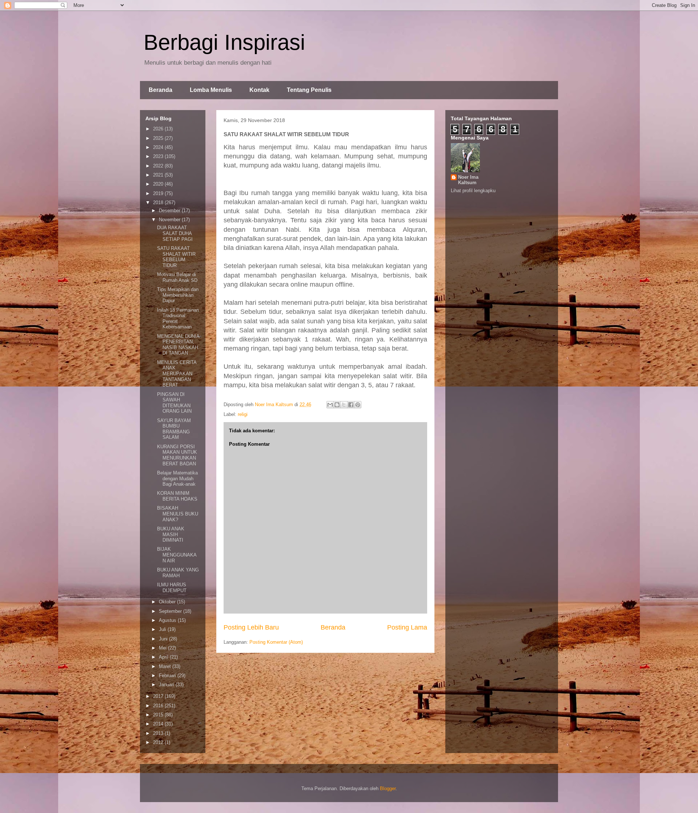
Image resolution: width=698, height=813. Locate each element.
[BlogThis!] (337, 404)
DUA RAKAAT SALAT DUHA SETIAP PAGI (175, 233)
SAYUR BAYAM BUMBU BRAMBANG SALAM (174, 429)
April (164, 657)
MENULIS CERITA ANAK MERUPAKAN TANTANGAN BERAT (176, 374)
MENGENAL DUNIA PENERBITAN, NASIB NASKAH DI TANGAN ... (178, 344)
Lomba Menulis (211, 90)
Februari (168, 675)
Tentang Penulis (309, 90)
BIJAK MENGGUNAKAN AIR (177, 554)
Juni (164, 639)
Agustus (168, 620)
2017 (159, 696)
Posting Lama (407, 627)
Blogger (388, 788)
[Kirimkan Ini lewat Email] (330, 404)
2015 (159, 714)
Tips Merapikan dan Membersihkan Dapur (177, 295)
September (171, 611)
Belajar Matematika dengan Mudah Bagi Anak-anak (177, 478)
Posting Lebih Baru (251, 627)
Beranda (160, 90)
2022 (159, 166)
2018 (159, 202)
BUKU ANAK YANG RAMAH (178, 572)
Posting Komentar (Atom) (276, 642)
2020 (159, 184)
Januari (167, 684)
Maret (165, 666)
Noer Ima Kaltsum (468, 179)
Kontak (259, 90)
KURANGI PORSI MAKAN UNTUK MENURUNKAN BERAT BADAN (177, 455)
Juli (163, 629)
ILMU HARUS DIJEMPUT (171, 587)
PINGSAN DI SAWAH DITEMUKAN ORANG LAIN (174, 403)
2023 (159, 156)
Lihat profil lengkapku (473, 190)
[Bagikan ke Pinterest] (357, 404)
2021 (159, 175)
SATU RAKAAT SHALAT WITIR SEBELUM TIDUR (176, 257)
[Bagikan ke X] (344, 404)
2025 (159, 138)
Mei (163, 648)
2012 (159, 742)
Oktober (168, 601)
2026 (159, 129)
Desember (170, 210)
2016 (159, 705)
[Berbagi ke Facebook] (350, 404)
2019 (159, 193)
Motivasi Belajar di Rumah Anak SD (177, 277)
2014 (159, 724)
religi (243, 414)
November (170, 219)
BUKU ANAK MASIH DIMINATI (170, 534)
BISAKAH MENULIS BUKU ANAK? (177, 513)
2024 (159, 147)
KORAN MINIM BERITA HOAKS (177, 496)
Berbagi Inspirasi (224, 42)
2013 (159, 733)
